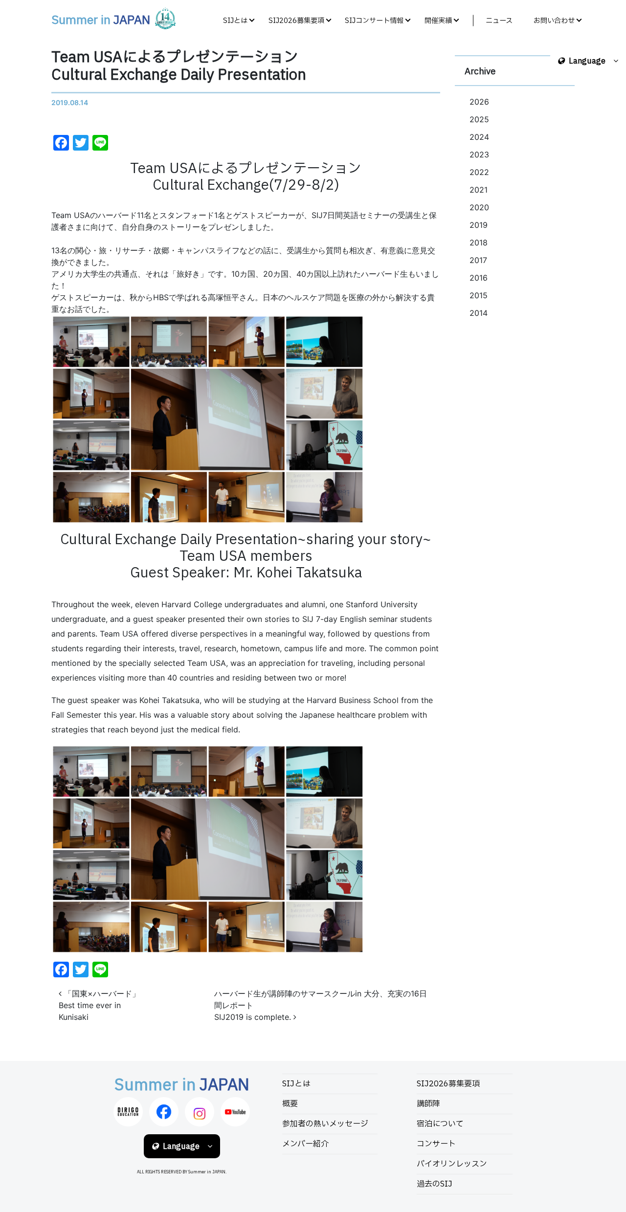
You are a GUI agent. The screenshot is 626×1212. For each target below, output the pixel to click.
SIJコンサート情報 (374, 21)
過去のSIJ (434, 1184)
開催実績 (438, 21)
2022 (479, 172)
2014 (479, 313)
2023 (479, 154)
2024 (479, 137)
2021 (479, 190)
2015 (479, 295)
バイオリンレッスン (452, 1164)
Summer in (100, 20)
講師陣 (428, 1104)
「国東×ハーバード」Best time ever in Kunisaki (99, 1005)
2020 (479, 207)
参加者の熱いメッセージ (325, 1124)
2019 (479, 225)
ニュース (499, 21)
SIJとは (235, 21)
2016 (479, 278)
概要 (290, 1104)
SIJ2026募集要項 (296, 21)
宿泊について (440, 1124)
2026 (479, 102)
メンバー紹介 (305, 1144)
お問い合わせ (554, 21)
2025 (479, 119)
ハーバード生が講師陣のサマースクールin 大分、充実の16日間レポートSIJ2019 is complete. (320, 1005)
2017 (478, 260)
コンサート (436, 1144)
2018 (479, 242)
